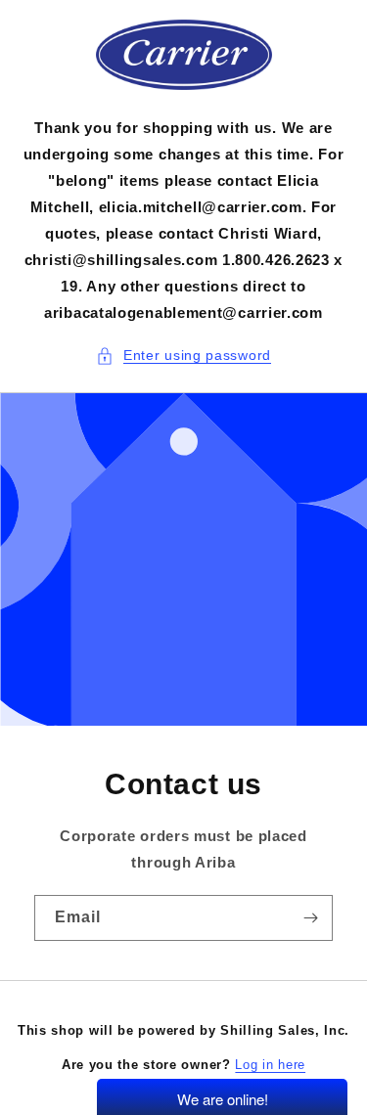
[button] (183, 355)
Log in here (270, 1064)
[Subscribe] (310, 918)
